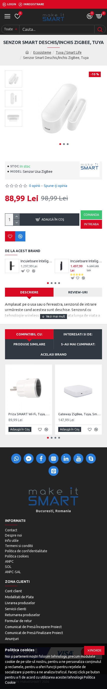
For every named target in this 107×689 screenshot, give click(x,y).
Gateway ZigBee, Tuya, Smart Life (79, 414)
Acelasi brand (54, 354)
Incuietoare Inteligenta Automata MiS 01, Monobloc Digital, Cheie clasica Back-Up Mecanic (86, 261)
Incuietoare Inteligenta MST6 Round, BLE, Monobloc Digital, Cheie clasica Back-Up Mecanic (36, 261)
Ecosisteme (42, 52)
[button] (60, 144)
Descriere (29, 292)
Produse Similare (29, 344)
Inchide (96, 650)
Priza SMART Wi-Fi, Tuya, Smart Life (29, 414)
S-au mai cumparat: (78, 344)
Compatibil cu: (29, 334)
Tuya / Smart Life (69, 52)
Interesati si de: (77, 334)
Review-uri (78, 292)
